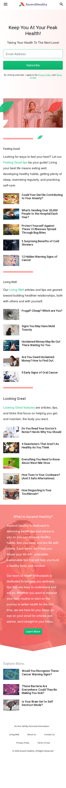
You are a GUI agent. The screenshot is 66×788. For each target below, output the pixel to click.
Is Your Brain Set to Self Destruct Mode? (37, 703)
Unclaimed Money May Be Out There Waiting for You (41, 343)
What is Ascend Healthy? (33, 517)
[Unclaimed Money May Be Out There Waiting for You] (11, 345)
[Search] (61, 4)
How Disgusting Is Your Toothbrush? (37, 492)
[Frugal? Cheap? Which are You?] (11, 314)
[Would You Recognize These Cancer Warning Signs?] (11, 674)
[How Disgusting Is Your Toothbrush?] (11, 494)
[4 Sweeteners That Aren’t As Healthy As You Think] (11, 447)
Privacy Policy (45, 74)
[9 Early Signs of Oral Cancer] (11, 376)
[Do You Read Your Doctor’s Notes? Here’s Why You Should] (11, 432)
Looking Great (14, 399)
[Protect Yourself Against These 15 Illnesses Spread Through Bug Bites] (11, 229)
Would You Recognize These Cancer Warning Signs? (40, 672)
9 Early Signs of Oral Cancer (40, 372)
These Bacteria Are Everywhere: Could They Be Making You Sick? (39, 689)
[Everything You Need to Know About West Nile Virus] (11, 463)
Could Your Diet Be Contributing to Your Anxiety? (42, 196)
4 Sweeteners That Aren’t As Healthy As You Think (40, 445)
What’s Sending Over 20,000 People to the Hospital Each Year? (40, 214)
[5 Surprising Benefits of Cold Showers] (11, 245)
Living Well (10, 282)
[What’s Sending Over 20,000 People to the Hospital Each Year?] (11, 214)
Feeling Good (11, 148)
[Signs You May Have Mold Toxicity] (11, 329)
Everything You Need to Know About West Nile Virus (41, 461)
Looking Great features (19, 407)
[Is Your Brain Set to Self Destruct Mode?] (11, 705)
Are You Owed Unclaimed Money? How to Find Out (38, 358)
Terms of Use (43, 742)
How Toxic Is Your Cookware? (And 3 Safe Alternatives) (41, 476)
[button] (5, 4)
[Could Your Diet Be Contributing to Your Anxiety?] (11, 198)
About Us (31, 734)
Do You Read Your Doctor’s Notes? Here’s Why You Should (41, 430)
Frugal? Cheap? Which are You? (42, 310)
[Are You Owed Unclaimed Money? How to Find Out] (11, 360)
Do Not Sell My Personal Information (31, 726)
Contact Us (49, 734)
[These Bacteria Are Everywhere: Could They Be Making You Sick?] (11, 689)
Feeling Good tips (15, 162)
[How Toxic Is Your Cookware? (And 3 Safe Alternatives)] (11, 478)
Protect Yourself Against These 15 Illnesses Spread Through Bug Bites (39, 229)
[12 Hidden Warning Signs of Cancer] (11, 260)
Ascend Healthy (18, 525)
